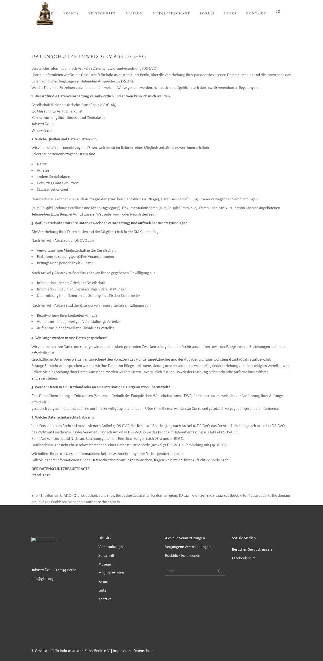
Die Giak (105, 538)
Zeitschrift (106, 555)
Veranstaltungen (111, 547)
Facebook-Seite (244, 558)
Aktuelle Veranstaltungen (185, 538)
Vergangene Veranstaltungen (188, 547)
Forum (103, 581)
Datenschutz (143, 651)
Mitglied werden (111, 573)
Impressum (122, 651)
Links (102, 590)
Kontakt (104, 599)
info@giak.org (42, 579)
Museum (105, 564)
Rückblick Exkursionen (182, 555)
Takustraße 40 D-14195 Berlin (53, 570)
